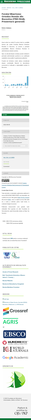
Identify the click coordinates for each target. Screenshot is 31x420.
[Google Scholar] (15, 359)
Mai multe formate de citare (12, 145)
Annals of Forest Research (10, 272)
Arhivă (9, 7)
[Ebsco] (15, 338)
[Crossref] (15, 315)
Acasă (4, 7)
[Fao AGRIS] (11, 324)
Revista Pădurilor (8, 280)
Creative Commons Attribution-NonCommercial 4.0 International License (15, 185)
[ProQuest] (3, 327)
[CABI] (6, 299)
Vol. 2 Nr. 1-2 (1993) (17, 7)
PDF (5, 114)
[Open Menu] (1, 1)
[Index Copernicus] (15, 351)
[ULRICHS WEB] (15, 344)
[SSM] (15, 390)
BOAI (9, 199)
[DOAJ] (15, 304)
